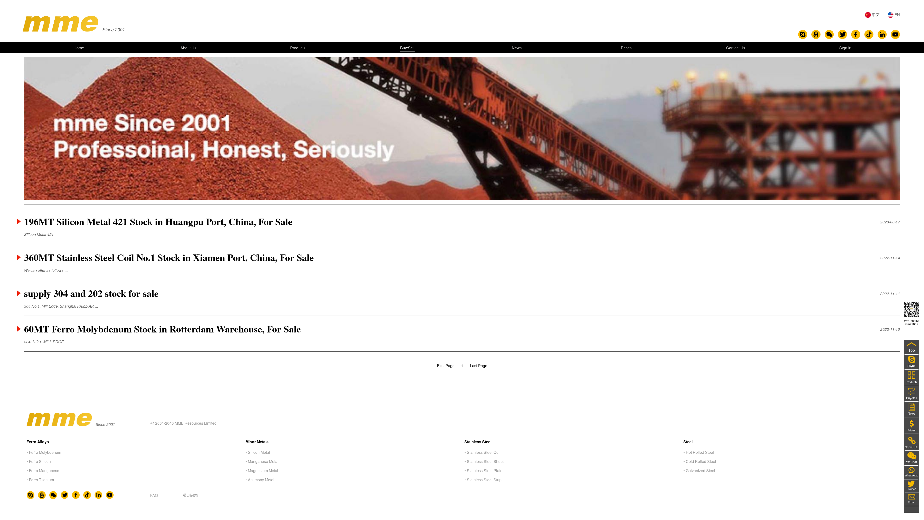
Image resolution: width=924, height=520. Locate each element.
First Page (446, 365)
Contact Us (735, 48)
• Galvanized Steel (699, 470)
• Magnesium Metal (261, 470)
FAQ (154, 495)
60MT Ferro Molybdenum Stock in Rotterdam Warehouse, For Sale (162, 329)
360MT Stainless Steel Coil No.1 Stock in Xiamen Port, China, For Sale (169, 257)
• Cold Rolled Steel (699, 461)
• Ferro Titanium (40, 479)
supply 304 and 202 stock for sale (91, 293)
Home (79, 48)
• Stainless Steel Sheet (484, 461)
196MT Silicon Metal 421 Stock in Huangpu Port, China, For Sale (158, 221)
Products (297, 48)
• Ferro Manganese (42, 470)
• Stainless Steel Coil (482, 452)
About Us (188, 48)
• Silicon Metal (257, 452)
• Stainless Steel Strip (482, 479)
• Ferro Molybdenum (43, 452)
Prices (626, 48)
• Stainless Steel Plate (483, 470)
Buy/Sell (407, 48)
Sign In (845, 48)
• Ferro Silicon (38, 461)
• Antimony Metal (259, 479)
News (517, 48)
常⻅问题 (190, 495)
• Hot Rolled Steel (698, 452)
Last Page (478, 365)
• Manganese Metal (261, 461)
